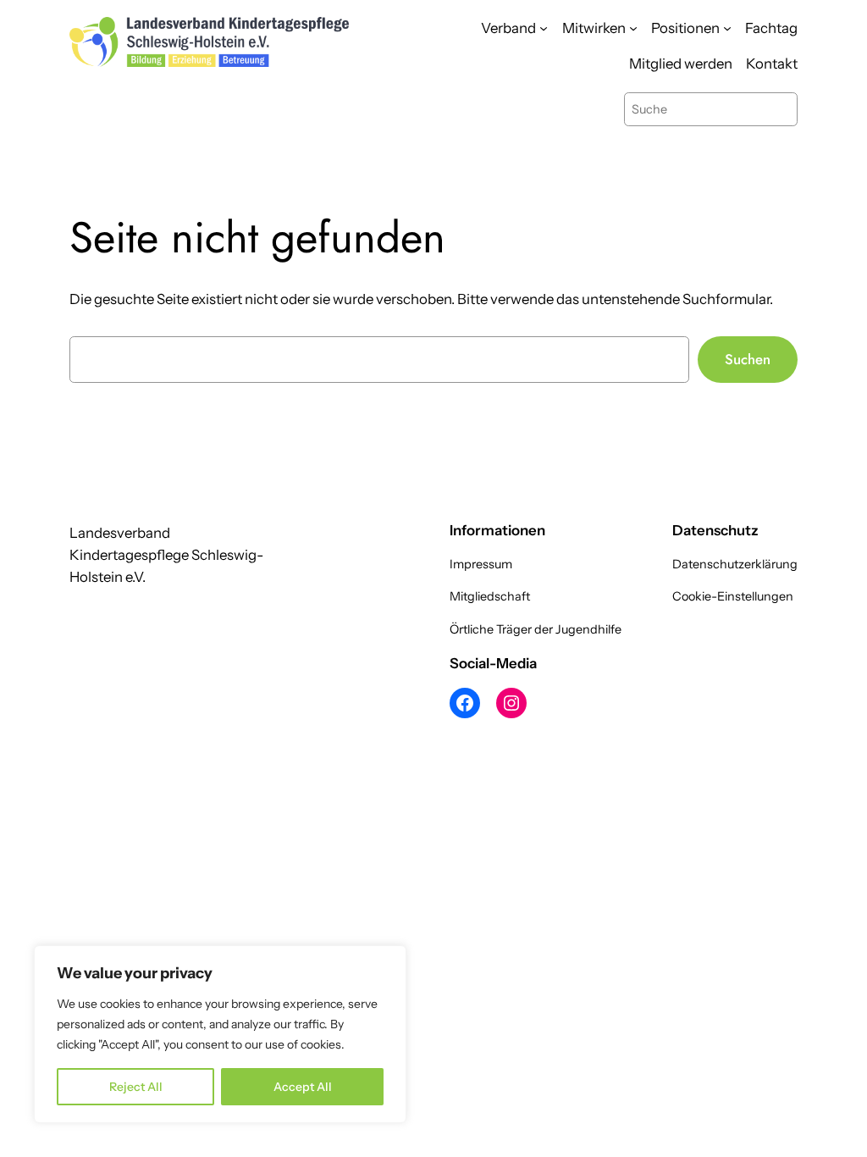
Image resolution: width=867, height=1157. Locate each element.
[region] (220, 1034)
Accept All (302, 1086)
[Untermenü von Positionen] (727, 28)
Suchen (747, 359)
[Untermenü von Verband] (543, 28)
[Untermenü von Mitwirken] (633, 28)
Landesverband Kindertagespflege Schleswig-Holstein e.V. (166, 554)
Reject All (136, 1086)
